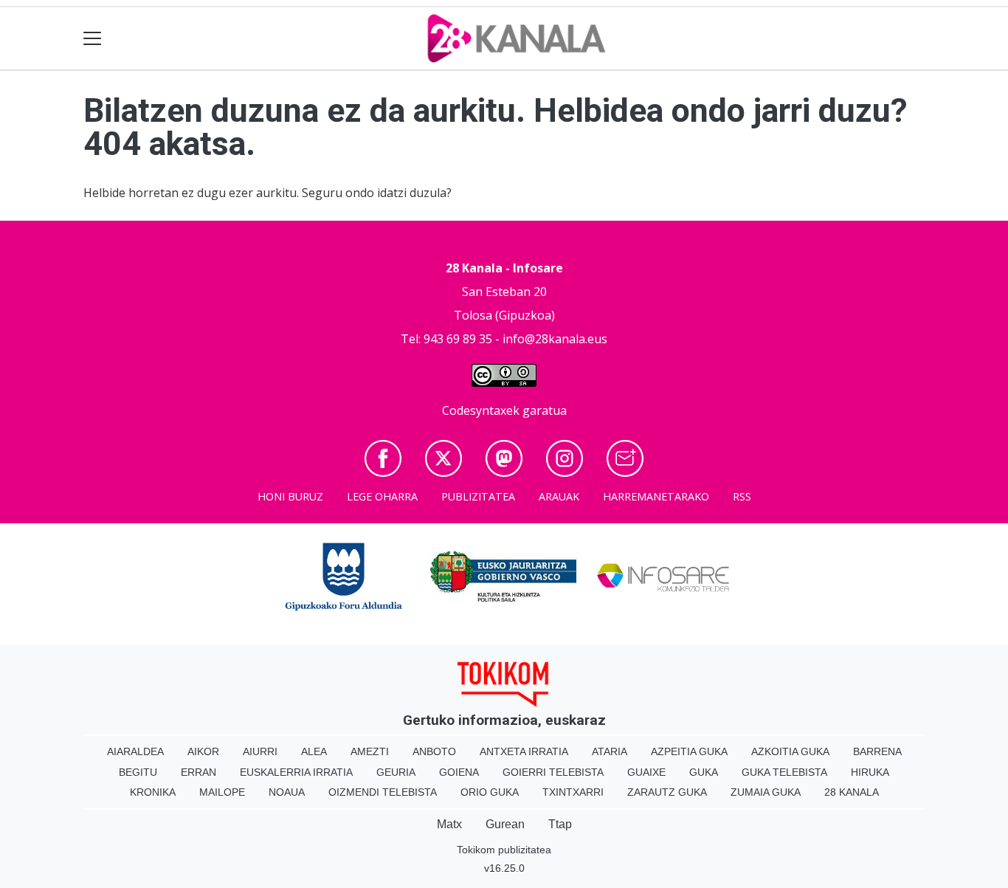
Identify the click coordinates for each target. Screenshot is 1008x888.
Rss (742, 496)
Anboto (434, 751)
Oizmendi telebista (382, 792)
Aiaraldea (135, 751)
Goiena (459, 772)
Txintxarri (573, 792)
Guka (703, 772)
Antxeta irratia (524, 751)
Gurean (505, 824)
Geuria (395, 772)
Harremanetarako (656, 496)
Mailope (222, 792)
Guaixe (646, 772)
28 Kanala (851, 792)
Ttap (560, 824)
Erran (198, 772)
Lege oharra (382, 496)
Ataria (609, 751)
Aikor (203, 751)
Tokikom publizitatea (504, 850)
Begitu (138, 772)
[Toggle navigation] (92, 39)
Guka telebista (784, 772)
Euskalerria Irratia (296, 772)
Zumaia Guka (766, 792)
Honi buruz (290, 496)
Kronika (153, 792)
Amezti (370, 751)
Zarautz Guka (667, 792)
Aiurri (260, 751)
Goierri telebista (553, 772)
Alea (314, 751)
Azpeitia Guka (689, 751)
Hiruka (870, 772)
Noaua (287, 792)
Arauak (559, 496)
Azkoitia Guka (790, 751)
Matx (449, 824)
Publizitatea (478, 496)
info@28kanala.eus (555, 339)
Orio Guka (489, 792)
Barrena (877, 751)
